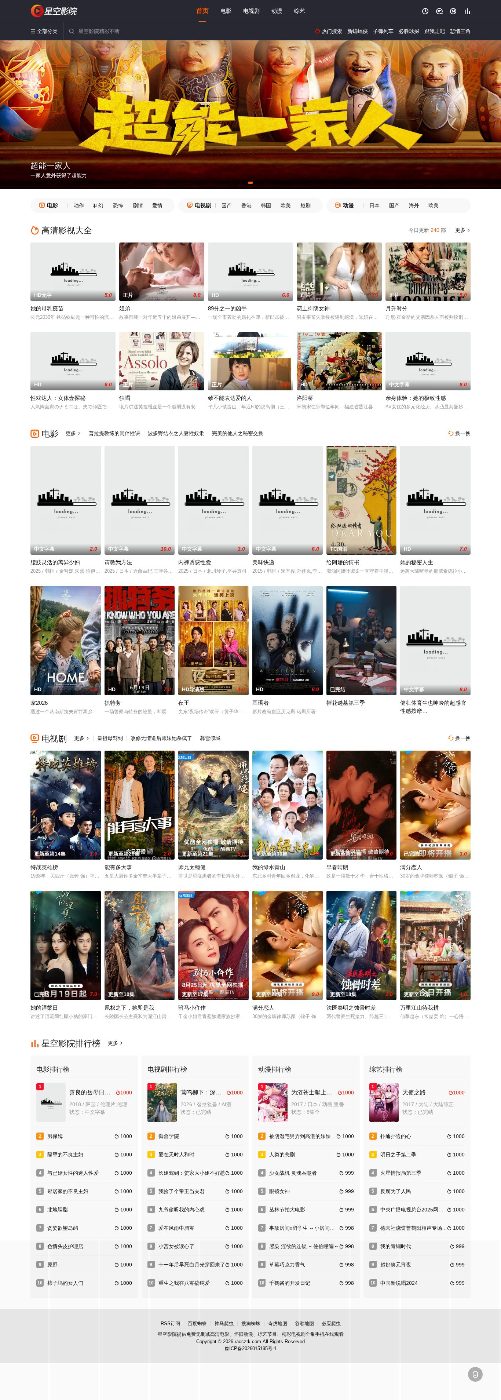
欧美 (286, 205)
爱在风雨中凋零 (176, 1228)
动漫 (276, 11)
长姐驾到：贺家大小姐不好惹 (191, 1173)
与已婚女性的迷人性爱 (73, 1173)
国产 (227, 205)
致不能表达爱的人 (230, 398)
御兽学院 (168, 1136)
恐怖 (118, 205)
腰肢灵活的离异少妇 (55, 562)
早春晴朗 (337, 867)
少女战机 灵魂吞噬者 (293, 1173)
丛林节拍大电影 (287, 1210)
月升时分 (396, 308)
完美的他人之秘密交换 (237, 433)
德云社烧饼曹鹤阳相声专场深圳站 (418, 1228)
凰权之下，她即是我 (129, 1008)
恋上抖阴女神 (313, 308)
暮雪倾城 (210, 738)
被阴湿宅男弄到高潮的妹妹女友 (305, 1136)
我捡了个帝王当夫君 (181, 1191)
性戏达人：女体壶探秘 (57, 398)
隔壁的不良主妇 (65, 1154)
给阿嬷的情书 (342, 562)
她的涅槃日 (44, 1008)
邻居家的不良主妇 (67, 1191)
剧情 (138, 205)
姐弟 (124, 308)
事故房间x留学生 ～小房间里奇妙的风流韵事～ (322, 1228)
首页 (202, 10)
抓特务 (113, 703)
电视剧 (251, 11)
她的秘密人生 (416, 562)
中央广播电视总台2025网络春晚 (417, 1210)
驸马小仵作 (192, 1008)
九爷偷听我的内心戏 (181, 1210)
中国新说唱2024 (399, 1283)
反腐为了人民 (395, 1191)
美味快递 (263, 562)
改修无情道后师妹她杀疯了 (161, 738)
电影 (225, 11)
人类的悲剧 (282, 1154)
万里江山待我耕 (419, 1008)
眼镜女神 (279, 1191)
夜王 (183, 703)
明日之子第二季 (398, 1154)
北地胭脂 (57, 1210)
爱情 (157, 205)
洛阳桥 (305, 398)
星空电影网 (54, 11)
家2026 (39, 703)
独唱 (124, 398)
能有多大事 (118, 867)
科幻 (98, 205)
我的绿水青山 (268, 867)
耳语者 (260, 703)
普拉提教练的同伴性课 (114, 433)
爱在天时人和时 (176, 1154)
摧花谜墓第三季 (345, 703)
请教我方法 (118, 562)
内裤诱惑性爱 (194, 562)
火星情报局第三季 (400, 1173)
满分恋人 (411, 867)
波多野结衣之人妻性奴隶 (176, 433)
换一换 (460, 433)
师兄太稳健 (192, 867)
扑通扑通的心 (395, 1136)
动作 (79, 205)
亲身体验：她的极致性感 (415, 398)
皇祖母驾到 (110, 738)
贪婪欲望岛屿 (62, 1228)
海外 (414, 205)
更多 (462, 230)
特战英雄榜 (44, 867)
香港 (246, 205)
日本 (374, 205)
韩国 (266, 205)
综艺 (299, 11)
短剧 (305, 205)
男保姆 (55, 1136)
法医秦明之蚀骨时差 (351, 1008)
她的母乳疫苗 (46, 308)
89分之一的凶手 (227, 308)
